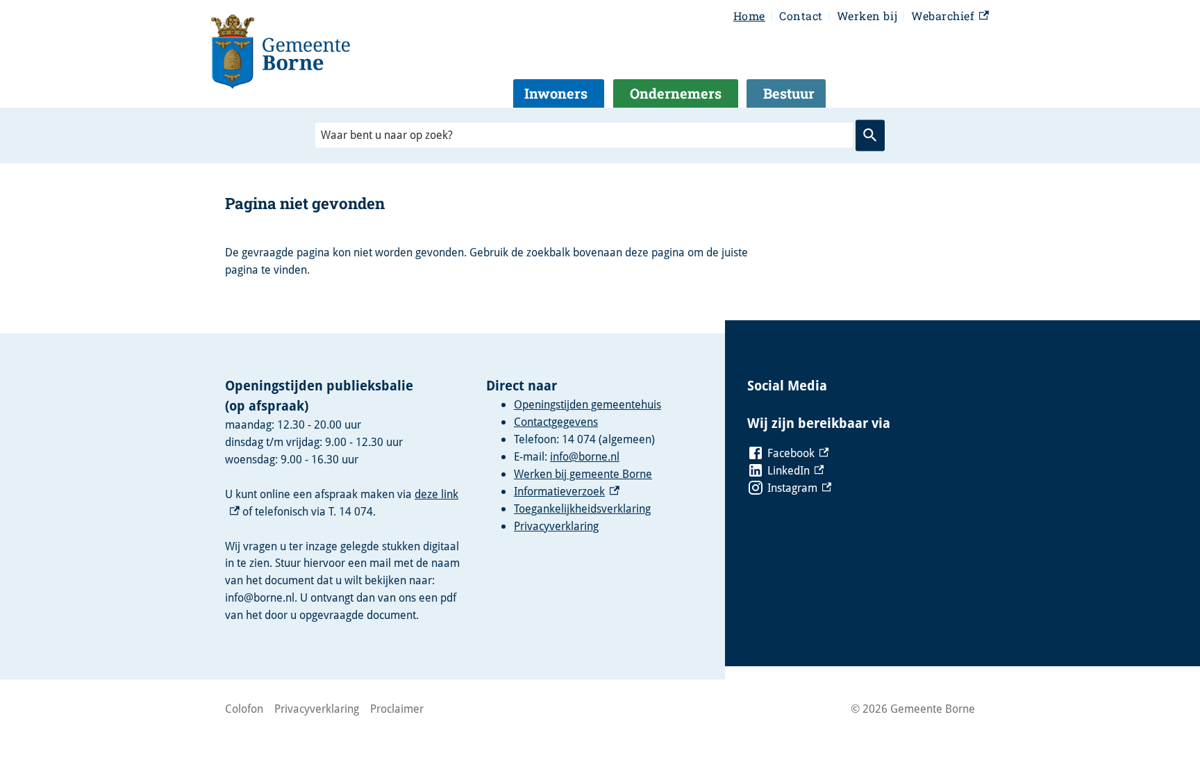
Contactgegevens (556, 421)
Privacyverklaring (556, 526)
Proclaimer (397, 708)
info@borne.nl (584, 456)
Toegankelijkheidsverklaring (582, 508)
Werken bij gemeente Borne (583, 473)
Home (749, 15)
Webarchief (948, 17)
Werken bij (867, 15)
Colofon (244, 708)
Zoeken (870, 135)
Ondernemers (676, 93)
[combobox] (584, 135)
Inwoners (556, 93)
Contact (801, 15)
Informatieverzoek (566, 491)
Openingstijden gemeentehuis (587, 404)
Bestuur (789, 93)
